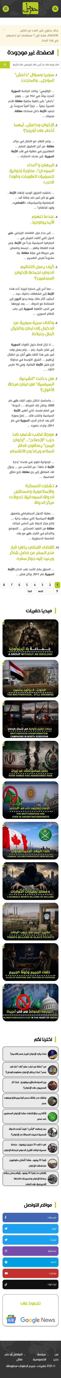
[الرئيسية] (30, 9)
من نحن (55, 1356)
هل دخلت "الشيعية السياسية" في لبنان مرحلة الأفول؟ (31, 384)
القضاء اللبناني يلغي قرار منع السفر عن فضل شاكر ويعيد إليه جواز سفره (32, 552)
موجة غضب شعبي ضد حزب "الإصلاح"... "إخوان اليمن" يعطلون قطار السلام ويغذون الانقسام (32, 442)
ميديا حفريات (39, 610)
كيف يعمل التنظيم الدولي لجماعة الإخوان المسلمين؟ (34, 272)
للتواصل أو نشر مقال (14, 1356)
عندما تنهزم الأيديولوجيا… (42, 219)
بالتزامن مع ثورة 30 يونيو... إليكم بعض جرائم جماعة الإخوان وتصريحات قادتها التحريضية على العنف (25, 1179)
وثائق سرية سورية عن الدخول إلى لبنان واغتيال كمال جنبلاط (32, 328)
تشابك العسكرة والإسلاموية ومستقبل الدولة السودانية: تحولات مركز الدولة (31, 494)
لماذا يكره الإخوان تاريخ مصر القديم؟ (28, 1053)
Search (55, 9)
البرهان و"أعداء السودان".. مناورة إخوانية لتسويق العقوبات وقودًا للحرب (31, 173)
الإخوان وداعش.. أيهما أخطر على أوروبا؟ (34, 127)
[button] (4, 30)
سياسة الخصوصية (39, 1356)
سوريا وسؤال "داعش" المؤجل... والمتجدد (34, 77)
